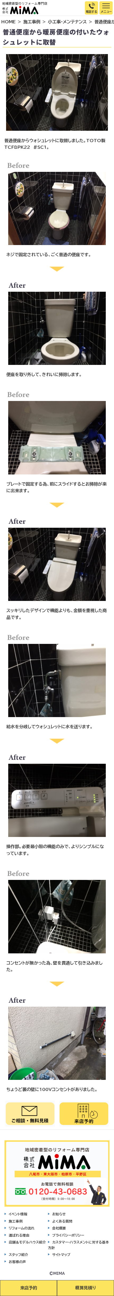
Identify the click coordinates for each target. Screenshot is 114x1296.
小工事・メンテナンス (67, 22)
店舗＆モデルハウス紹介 (27, 1242)
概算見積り (85, 1288)
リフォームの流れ (21, 1228)
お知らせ (59, 1214)
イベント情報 (18, 1214)
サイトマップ (61, 1254)
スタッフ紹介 (18, 1254)
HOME (8, 22)
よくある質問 (62, 1221)
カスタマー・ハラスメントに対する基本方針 (78, 1245)
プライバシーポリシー (68, 1235)
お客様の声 (17, 1262)
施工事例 (31, 22)
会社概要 (59, 1228)
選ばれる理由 (19, 1235)
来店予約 (28, 1288)
